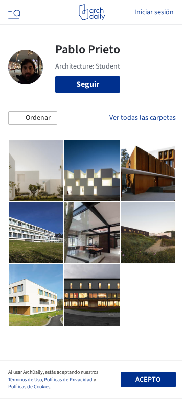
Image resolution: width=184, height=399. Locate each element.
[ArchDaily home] (92, 12)
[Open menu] (13, 12)
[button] (32, 118)
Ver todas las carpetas (142, 118)
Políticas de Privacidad (68, 379)
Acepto (147, 379)
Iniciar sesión (154, 12)
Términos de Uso (25, 379)
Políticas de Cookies (29, 386)
